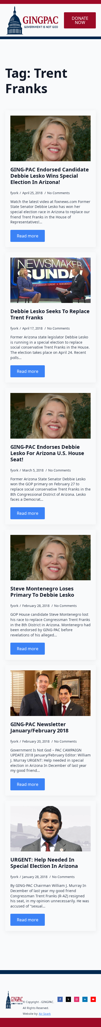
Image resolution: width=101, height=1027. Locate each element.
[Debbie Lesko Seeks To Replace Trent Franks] (50, 280)
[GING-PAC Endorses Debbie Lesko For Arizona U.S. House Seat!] (50, 415)
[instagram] (76, 999)
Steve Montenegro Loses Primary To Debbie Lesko (42, 592)
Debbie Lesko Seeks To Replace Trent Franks (50, 314)
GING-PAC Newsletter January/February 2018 (39, 727)
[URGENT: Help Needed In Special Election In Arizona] (50, 828)
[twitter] (68, 999)
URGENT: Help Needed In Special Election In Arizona (44, 863)
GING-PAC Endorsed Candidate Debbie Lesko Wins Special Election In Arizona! (49, 175)
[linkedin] (85, 999)
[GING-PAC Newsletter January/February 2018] (50, 693)
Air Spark (45, 1014)
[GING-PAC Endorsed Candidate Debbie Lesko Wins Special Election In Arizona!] (50, 138)
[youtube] (93, 999)
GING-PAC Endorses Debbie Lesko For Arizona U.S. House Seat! (47, 453)
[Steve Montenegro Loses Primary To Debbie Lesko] (50, 557)
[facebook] (60, 999)
